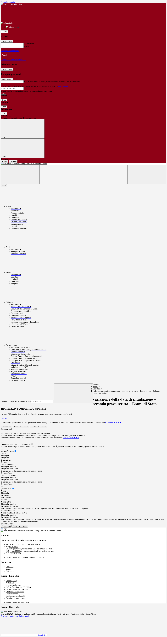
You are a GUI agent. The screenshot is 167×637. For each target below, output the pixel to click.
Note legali (10, 583)
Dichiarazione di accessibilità (17, 589)
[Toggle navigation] (20, 174)
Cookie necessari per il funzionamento (16, 444)
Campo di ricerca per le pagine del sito (16, 401)
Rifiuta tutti (21, 427)
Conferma (13, 161)
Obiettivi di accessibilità (15, 592)
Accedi (4, 31)
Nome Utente (29, 44)
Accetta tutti (38, 427)
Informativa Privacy (13, 585)
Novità (95, 387)
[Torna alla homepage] (83, 164)
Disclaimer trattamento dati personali (15, 616)
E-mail (26, 81)
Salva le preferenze (20, 526)
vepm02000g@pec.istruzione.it (32, 551)
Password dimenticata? (10, 51)
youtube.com (6, 489)
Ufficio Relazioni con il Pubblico (18, 587)
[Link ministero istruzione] (12, 4)
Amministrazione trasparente (17, 598)
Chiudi (4, 100)
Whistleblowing (12, 594)
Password (28, 46)
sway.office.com (7, 451)
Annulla (4, 161)
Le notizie (96, 389)
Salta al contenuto (8, 2)
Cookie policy (11, 581)
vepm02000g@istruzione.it (31, 549)
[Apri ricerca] (146, 174)
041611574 (13, 547)
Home (95, 384)
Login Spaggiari (63, 86)
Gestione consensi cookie (15, 596)
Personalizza (6, 427)
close (4, 185)
